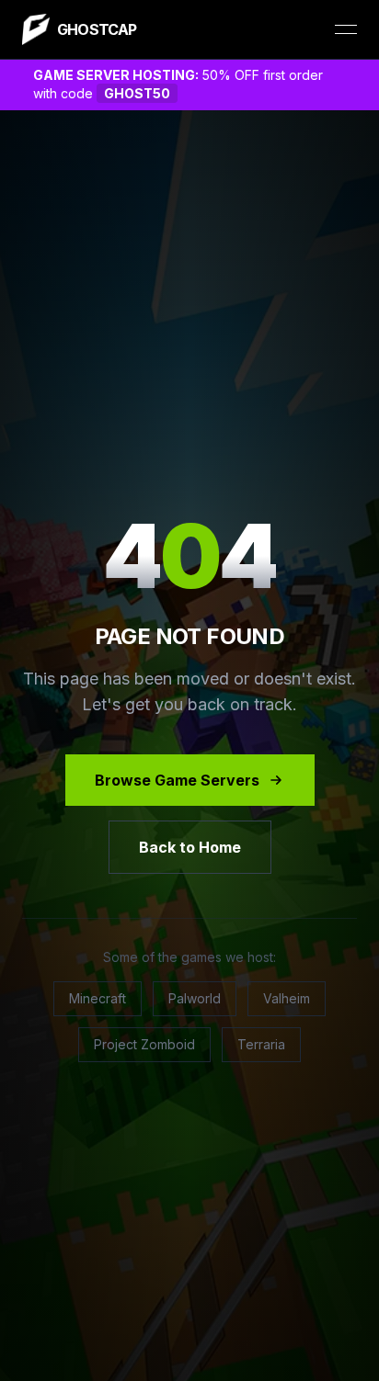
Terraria (261, 1044)
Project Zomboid (144, 1044)
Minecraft (97, 998)
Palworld (194, 998)
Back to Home (190, 847)
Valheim (286, 998)
